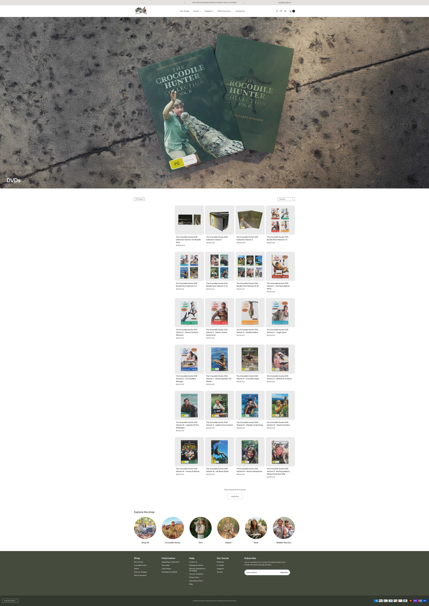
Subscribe (284, 572)
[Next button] (244, 2)
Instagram (220, 569)
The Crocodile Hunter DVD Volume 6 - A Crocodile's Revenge (186, 378)
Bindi (256, 542)
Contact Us (193, 562)
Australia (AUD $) (284, 3)
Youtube (220, 572)
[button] (197, 11)
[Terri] (201, 528)
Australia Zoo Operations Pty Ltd (208, 601)
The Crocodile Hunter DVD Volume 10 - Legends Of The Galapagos (187, 425)
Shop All (145, 542)
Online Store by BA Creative (227, 601)
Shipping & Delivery (196, 565)
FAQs (191, 584)
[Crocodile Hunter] (173, 528)
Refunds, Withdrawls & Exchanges (197, 570)
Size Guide (165, 565)
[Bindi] (256, 528)
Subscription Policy (196, 581)
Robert (228, 542)
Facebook (220, 562)
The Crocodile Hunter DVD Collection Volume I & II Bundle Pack (188, 239)
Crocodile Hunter (173, 542)
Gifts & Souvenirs (140, 575)
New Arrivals (138, 562)
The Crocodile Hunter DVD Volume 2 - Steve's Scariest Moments (187, 332)
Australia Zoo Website (169, 572)
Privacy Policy (194, 577)
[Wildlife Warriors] (284, 528)
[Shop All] (145, 528)
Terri (201, 542)
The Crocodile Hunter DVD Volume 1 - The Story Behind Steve (278, 286)
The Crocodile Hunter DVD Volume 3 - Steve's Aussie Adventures (217, 332)
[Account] (285, 11)
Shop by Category (140, 572)
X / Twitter (220, 565)
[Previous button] (184, 2)
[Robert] (228, 528)
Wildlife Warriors (283, 542)
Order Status (166, 569)
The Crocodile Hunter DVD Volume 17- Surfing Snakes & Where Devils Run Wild (278, 471)
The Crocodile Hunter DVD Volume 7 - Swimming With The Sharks (218, 378)
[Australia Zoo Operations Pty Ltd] (140, 10)
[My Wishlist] (281, 11)
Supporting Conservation (171, 562)
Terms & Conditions (196, 574)
